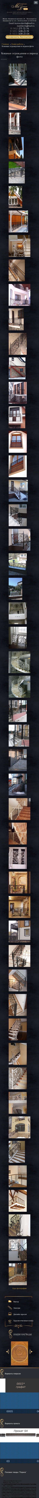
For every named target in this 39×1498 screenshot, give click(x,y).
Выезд (16, 1301)
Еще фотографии (19, 1288)
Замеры (16, 1308)
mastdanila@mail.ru (25, 26)
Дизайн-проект (20, 1314)
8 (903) (19, 33)
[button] (36, 2)
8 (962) (19, 28)
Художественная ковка (23, 1321)
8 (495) (19, 31)
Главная (5, 44)
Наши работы (17, 44)
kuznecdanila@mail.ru (24, 23)
